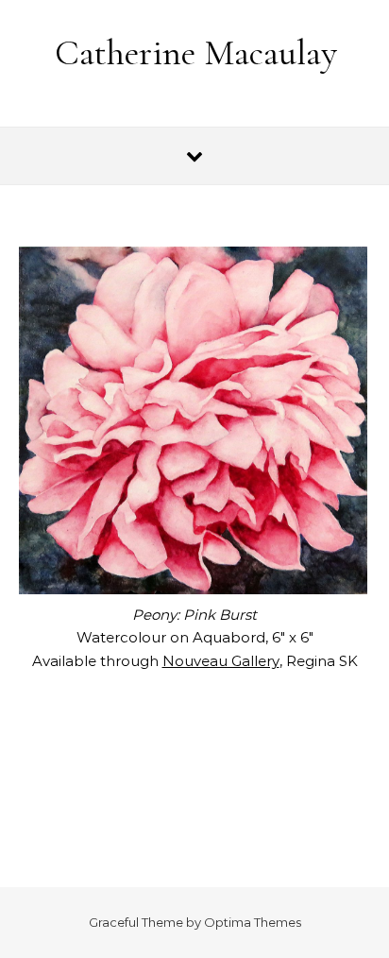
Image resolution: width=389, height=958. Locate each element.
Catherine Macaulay (196, 53)
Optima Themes (252, 922)
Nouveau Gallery (220, 661)
